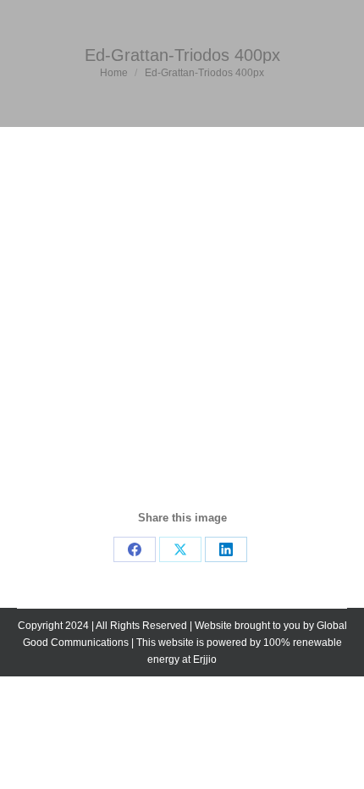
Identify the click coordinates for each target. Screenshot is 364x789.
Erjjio (205, 659)
